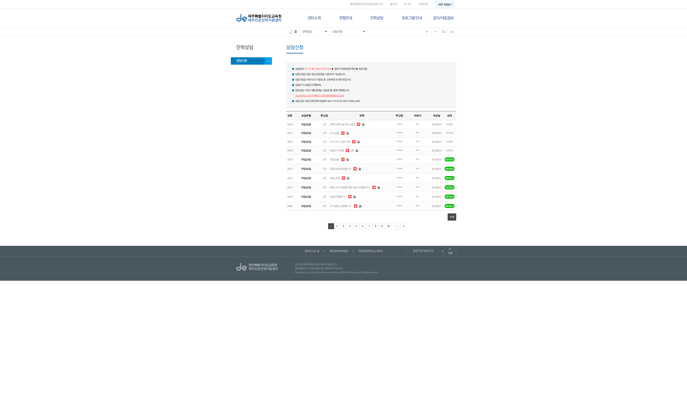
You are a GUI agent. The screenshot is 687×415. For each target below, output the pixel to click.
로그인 (407, 4)
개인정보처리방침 (338, 251)
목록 (452, 217)
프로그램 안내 (412, 18)
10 (388, 226)
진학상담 (376, 18)
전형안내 (345, 18)
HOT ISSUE (444, 4)
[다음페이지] (397, 226)
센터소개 (314, 18)
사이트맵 (423, 4)
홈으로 (393, 4)
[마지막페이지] (403, 226)
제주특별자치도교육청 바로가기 (366, 4)
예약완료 (450, 159)
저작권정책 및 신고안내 (370, 251)
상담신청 (241, 60)
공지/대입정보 (443, 18)
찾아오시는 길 (311, 251)
